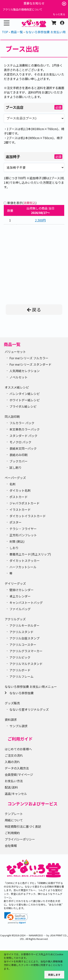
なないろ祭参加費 (21, 693)
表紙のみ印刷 (18, 454)
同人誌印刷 (12, 416)
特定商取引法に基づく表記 (23, 826)
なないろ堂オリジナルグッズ (29, 709)
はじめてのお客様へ (18, 749)
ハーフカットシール (22, 567)
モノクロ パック (20, 442)
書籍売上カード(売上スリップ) (30, 554)
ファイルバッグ (20, 609)
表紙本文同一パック (23, 448)
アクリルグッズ (15, 619)
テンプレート (14, 813)
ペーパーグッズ (15, 477)
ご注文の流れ (14, 755)
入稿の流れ (12, 761)
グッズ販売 (12, 703)
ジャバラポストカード (24, 503)
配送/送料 (11, 787)
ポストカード (18, 497)
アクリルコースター (22, 644)
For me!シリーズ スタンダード (30, 364)
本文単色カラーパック (24, 429)
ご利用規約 (12, 833)
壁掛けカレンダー (21, 590)
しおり (14, 548)
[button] (16, 918)
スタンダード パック (23, 435)
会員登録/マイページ (19, 774)
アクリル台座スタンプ (24, 638)
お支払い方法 (14, 781)
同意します (54, 974)
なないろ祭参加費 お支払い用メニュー (31, 686)
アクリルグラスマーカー (25, 651)
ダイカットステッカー (24, 560)
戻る (36, 309)
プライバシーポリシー (20, 839)
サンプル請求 (18, 726)
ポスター (15, 522)
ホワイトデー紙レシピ (24, 400)
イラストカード (20, 509)
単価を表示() (22, 202)
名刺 (12, 484)
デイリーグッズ (15, 583)
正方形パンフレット (23, 535)
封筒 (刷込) (17, 541)
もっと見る (59, 14)
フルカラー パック (21, 423)
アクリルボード (19, 670)
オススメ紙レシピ (17, 387)
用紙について (14, 820)
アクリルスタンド (21, 632)
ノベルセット (18, 377)
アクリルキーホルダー (24, 625)
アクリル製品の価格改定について (22, 9)
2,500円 (40, 220)
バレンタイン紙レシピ (24, 393)
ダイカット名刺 (20, 490)
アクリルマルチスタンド (25, 663)
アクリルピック (19, 657)
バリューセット (15, 351)
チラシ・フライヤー (23, 528)
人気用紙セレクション (24, 370)
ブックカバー (18, 461)
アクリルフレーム (21, 676)
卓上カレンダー (20, 596)
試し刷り (15, 467)
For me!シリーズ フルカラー (28, 358)
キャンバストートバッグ (26, 602)
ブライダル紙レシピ (22, 406)
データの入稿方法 (17, 768)
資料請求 (11, 719)
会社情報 (11, 845)
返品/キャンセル (16, 793)
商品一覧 (12, 344)
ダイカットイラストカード (27, 516)
